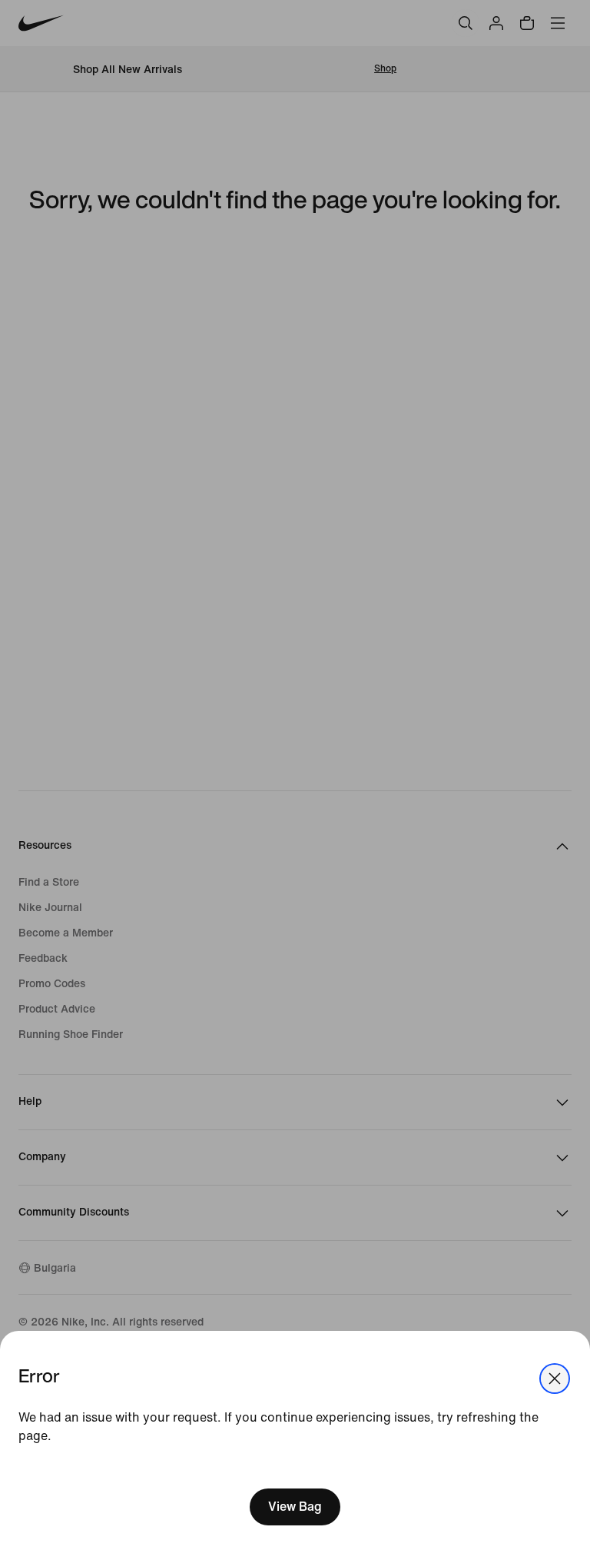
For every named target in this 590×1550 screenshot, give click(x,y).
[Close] (554, 1378)
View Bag (295, 1506)
